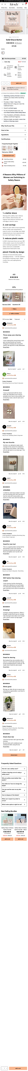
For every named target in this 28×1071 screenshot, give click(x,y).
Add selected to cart (9, 155)
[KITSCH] (14, 4)
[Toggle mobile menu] (2, 4)
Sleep (25, 7)
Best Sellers (12, 7)
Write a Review (17, 314)
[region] (14, 1)
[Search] (5, 4)
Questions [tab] (16, 305)
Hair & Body (20, 7)
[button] (2, 11)
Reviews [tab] (6, 305)
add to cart (18, 1068)
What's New (4, 7)
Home (10, 37)
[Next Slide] (24, 297)
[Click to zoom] (22, 31)
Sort (11, 319)
